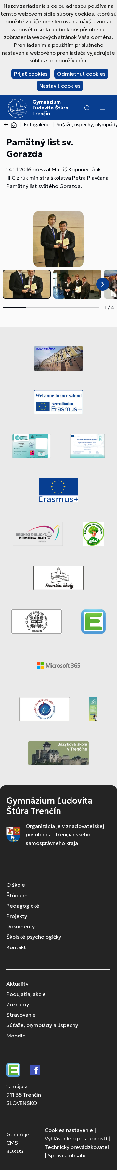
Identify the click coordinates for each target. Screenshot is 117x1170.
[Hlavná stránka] (13, 124)
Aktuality (17, 983)
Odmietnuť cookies (81, 73)
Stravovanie (21, 1014)
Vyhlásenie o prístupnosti (76, 1138)
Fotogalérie (37, 124)
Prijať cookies (31, 73)
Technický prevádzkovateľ (77, 1147)
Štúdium (17, 895)
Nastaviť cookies (60, 86)
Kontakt (16, 947)
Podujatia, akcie (26, 994)
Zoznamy (17, 1004)
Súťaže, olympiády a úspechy (42, 1025)
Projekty (16, 916)
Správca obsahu (67, 1155)
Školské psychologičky (33, 937)
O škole (15, 885)
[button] (87, 108)
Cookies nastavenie (69, 1130)
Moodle (16, 1035)
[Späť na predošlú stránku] (7, 124)
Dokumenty (20, 926)
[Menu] (102, 108)
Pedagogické (22, 905)
